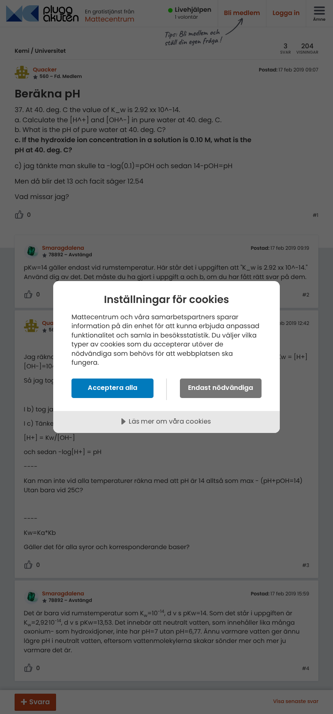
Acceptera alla (112, 387)
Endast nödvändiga (220, 387)
